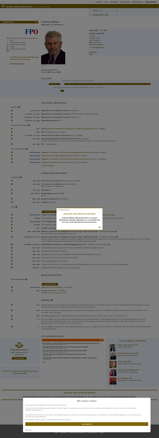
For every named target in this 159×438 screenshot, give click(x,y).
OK (100, 227)
